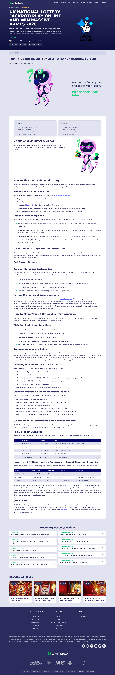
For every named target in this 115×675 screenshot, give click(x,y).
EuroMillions (69, 485)
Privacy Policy (58, 625)
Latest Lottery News (80, 616)
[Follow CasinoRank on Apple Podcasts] (104, 646)
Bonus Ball (29, 205)
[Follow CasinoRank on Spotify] (100, 646)
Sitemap (35, 629)
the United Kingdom (66, 299)
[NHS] (60, 663)
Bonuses (58, 616)
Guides (96, 2)
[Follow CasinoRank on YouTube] (95, 646)
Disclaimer (58, 629)
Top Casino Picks (14, 63)
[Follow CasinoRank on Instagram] (87, 646)
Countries (75, 2)
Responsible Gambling (58, 622)
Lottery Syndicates (86, 2)
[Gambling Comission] (36, 663)
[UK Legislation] (49, 663)
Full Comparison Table (27, 63)
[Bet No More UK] (70, 663)
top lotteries (64, 509)
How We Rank (35, 625)
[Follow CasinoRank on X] (91, 646)
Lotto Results (65, 2)
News (104, 2)
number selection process (61, 195)
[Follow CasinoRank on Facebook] (83, 646)
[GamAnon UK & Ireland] (77, 663)
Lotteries (56, 2)
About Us (36, 616)
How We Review (36, 622)
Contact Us (35, 619)
